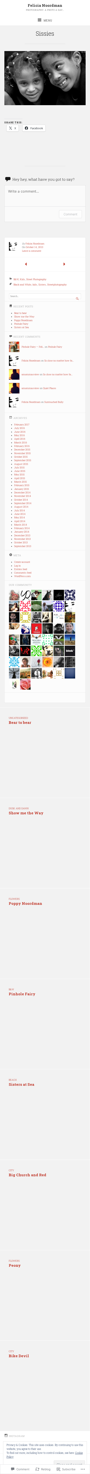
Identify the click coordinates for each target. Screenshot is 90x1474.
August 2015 (21, 464)
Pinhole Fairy (21, 323)
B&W (16, 279)
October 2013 (21, 542)
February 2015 (21, 485)
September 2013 (22, 546)
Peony (15, 1265)
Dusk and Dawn (19, 808)
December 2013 (22, 535)
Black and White (22, 284)
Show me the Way (24, 316)
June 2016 (19, 431)
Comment (70, 214)
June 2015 (19, 471)
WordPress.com (22, 576)
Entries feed (20, 569)
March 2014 (20, 524)
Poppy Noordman (23, 320)
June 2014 (20, 514)
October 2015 (21, 456)
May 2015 (19, 474)
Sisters (42, 284)
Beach (13, 1079)
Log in (17, 565)
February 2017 (21, 424)
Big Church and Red (27, 1174)
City (11, 1170)
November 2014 (22, 496)
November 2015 (22, 453)
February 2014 (22, 528)
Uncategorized (18, 717)
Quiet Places (49, 388)
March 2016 (20, 442)
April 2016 (19, 438)
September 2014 (22, 503)
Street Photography (36, 279)
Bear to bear (20, 313)
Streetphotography (57, 284)
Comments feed (22, 572)
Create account (22, 561)
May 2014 (19, 517)
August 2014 (21, 506)
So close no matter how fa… (59, 360)
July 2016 (19, 428)
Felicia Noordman (45, 5)
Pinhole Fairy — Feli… (33, 346)
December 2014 (22, 492)
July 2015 (19, 467)
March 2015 (20, 481)
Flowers (14, 898)
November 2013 (22, 538)
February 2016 (21, 446)
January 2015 (21, 489)
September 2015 (22, 460)
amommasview (30, 374)
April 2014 (19, 521)
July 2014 (19, 510)
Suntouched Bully (53, 402)
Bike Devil (19, 1355)
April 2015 (19, 478)
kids (35, 284)
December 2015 (22, 449)
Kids (22, 279)
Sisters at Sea (21, 327)
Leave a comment (31, 250)
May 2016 (19, 435)
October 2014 (21, 499)
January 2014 (21, 531)
